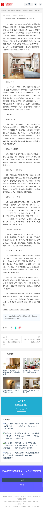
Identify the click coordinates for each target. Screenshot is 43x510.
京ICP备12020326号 (11, 506)
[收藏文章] (11, 327)
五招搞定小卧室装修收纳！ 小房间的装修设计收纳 (11, 342)
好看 (11, 310)
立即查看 (22, 480)
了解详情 (22, 485)
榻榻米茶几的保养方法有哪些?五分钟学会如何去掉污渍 (11, 372)
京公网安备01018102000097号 (29, 506)
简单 (27, 310)
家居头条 (18, 10)
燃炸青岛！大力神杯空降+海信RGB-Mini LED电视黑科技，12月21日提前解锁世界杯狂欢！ (26, 445)
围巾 (5, 310)
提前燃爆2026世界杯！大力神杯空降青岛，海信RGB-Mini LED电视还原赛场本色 (27, 436)
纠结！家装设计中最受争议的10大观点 (32, 341)
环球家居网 (11, 10)
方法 (22, 310)
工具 (16, 310)
